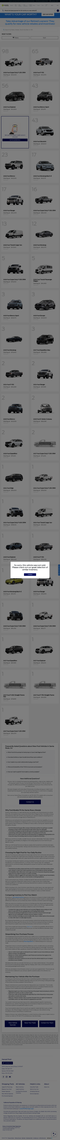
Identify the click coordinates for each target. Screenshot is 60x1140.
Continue (30, 574)
